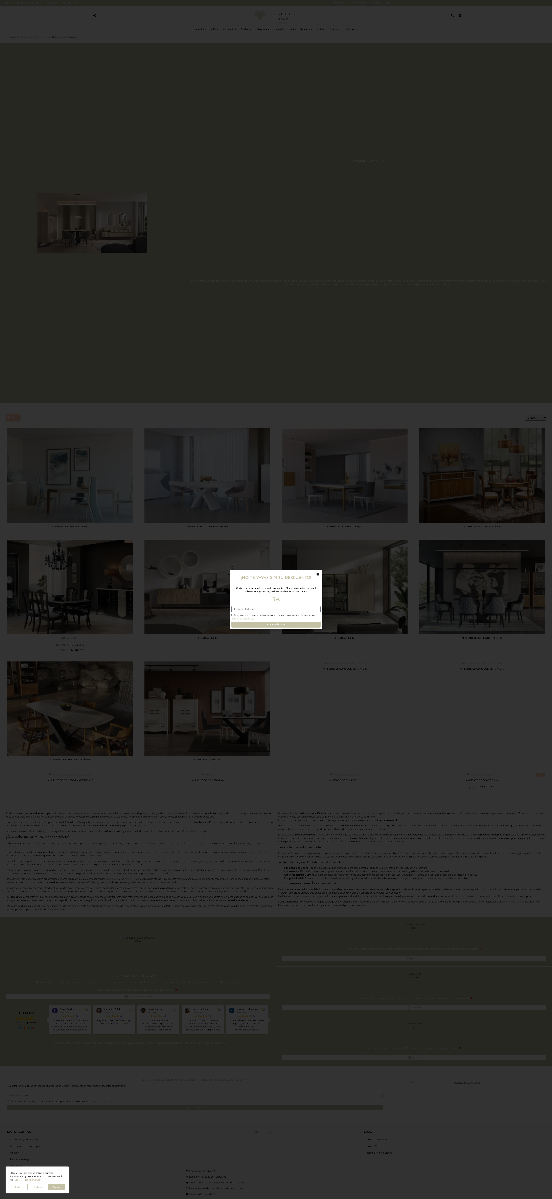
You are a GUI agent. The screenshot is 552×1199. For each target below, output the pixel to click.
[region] (37, 1180)
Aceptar (56, 1187)
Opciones (18, 1187)
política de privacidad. (243, 618)
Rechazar (38, 1187)
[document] (276, 599)
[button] (318, 574)
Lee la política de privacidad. (28, 1180)
